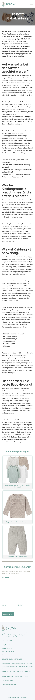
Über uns (4, 655)
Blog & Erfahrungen (7, 651)
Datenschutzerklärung (8, 684)
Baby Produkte (6, 645)
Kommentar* (6, 577)
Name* (4, 605)
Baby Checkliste (6, 648)
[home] (9, 4)
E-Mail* (20, 605)
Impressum (5, 688)
